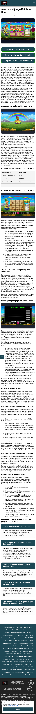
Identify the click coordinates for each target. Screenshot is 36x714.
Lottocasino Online (6, 16)
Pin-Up (31, 635)
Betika (26, 635)
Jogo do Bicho (16, 667)
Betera (31, 640)
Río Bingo (6, 651)
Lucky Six (30, 659)
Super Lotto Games (9, 656)
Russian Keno (6, 667)
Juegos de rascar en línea (26, 643)
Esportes (17, 640)
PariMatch (20, 635)
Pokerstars (4, 638)
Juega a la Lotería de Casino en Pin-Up (18, 61)
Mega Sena (20, 656)
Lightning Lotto (19, 664)
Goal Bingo (14, 651)
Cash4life (30, 667)
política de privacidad (12, 705)
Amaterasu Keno (22, 659)
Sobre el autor (28, 627)
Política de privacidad (16, 669)
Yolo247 (25, 638)
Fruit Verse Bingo (27, 651)
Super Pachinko (18, 648)
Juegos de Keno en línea (9, 635)
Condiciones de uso (29, 669)
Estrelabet (24, 640)
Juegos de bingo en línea (18, 632)
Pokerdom (13, 675)
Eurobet (7, 632)
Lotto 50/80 (5, 661)
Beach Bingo (26, 653)
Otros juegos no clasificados (12, 646)
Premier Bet (5, 675)
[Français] (16, 29)
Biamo (30, 630)
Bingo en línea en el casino (10, 643)
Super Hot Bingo (28, 648)
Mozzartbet (20, 675)
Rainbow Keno (29, 664)
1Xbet (18, 630)
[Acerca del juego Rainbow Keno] (4, 3)
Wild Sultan (31, 638)
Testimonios (7, 630)
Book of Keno (14, 661)
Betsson (31, 675)
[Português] (12, 29)
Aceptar (18, 709)
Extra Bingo (9, 653)
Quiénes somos (19, 672)
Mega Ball (5, 659)
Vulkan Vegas (29, 672)
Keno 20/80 (30, 661)
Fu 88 (19, 651)
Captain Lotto (5, 669)
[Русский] (7, 29)
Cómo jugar (19, 627)
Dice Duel (23, 646)
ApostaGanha (17, 638)
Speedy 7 (30, 646)
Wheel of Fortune (8, 648)
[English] (3, 29)
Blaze (10, 638)
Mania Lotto (12, 659)
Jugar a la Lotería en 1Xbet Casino (18, 49)
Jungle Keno (22, 661)
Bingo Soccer (17, 653)
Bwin (26, 675)
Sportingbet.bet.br (8, 640)
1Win (13, 630)
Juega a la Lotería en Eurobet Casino (18, 55)
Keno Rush (6, 664)
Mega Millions (28, 656)
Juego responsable (8, 672)
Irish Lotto (24, 667)
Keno (12, 664)
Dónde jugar (24, 630)
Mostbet (28, 632)
